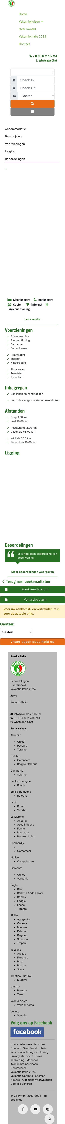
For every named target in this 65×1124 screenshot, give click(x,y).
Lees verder (32, 319)
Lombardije (17, 843)
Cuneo (21, 874)
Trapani (21, 943)
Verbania (22, 878)
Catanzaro (23, 760)
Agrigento (23, 919)
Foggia (21, 901)
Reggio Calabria (27, 764)
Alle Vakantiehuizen (32, 1044)
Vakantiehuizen (29, 21)
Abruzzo (15, 735)
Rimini (21, 785)
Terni (20, 994)
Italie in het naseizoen (24, 1064)
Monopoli (32, 1060)
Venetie (21, 1015)
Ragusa (21, 935)
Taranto (22, 908)
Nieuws (15, 1079)
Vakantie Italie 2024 (32, 36)
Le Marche (17, 816)
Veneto (14, 1011)
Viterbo (21, 810)
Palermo (22, 931)
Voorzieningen (15, 144)
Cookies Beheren (21, 1083)
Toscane (15, 949)
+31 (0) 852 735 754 (45, 56)
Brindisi (21, 897)
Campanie (16, 770)
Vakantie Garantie (21, 1075)
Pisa (19, 961)
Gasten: (7, 624)
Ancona (22, 820)
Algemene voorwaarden (37, 1079)
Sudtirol (22, 980)
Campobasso (25, 861)
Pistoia (21, 965)
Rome (20, 806)
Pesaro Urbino (26, 836)
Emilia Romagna (20, 781)
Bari (19, 889)
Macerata (23, 832)
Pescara (22, 745)
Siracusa (22, 939)
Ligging (10, 151)
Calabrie (15, 756)
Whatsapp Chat (48, 60)
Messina (22, 927)
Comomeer (24, 851)
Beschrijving (13, 136)
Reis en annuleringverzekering (29, 1052)
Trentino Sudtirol (21, 976)
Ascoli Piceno (25, 824)
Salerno (22, 774)
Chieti (20, 741)
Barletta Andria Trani (30, 893)
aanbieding (17, 1060)
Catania (22, 923)
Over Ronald (27, 29)
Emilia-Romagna (20, 791)
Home (23, 14)
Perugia (22, 990)
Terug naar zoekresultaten (27, 581)
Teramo (22, 749)
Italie (43, 1048)
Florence (22, 957)
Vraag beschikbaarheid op (32, 641)
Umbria (15, 986)
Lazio (13, 802)
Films (39, 1056)
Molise (14, 857)
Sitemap (40, 1075)
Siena (20, 969)
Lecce (21, 904)
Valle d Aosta (18, 1001)
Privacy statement (21, 1056)
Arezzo (21, 953)
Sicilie (14, 915)
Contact (24, 44)
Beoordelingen (15, 159)
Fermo (21, 828)
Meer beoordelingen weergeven (32, 571)
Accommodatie (15, 129)
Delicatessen (18, 1068)
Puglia (14, 885)
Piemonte (16, 868)
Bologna (22, 795)
